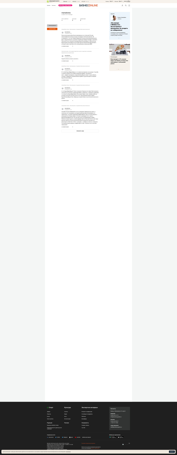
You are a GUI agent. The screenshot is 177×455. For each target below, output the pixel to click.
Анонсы (66, 411)
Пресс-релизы (50, 418)
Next (128, 38)
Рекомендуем (114, 56)
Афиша (48, 411)
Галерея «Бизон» (85, 425)
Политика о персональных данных (88, 443)
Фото (65, 416)
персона (112, 13)
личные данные (52, 25)
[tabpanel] (120, 25)
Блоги (48, 416)
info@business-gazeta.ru (116, 416)
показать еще (80, 131)
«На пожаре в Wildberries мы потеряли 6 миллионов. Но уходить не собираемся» (119, 26)
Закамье (54, 5)
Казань (107, 1)
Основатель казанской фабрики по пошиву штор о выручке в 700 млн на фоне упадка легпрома (119, 34)
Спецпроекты (85, 422)
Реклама (66, 422)
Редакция (49, 422)
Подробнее (68, 451)
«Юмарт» (120, 18)
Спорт (50, 407)
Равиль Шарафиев (122, 17)
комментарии (52, 28)
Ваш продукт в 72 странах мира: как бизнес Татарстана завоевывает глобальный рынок (119, 61)
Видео (65, 414)
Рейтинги (84, 416)
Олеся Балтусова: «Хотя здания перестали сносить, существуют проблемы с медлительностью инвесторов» (77, 52)
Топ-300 (83, 427)
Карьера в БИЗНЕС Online (52, 425)
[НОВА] (65, 5)
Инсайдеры (84, 418)
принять (172, 451)
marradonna (67, 32)
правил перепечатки (95, 448)
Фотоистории (67, 418)
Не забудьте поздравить (87, 414)
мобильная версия (86, 437)
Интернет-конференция (87, 411)
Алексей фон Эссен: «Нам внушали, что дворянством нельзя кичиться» (76, 29)
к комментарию (65, 46)
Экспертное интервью (90, 407)
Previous (111, 38)
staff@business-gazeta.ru (116, 427)
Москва (116, 1)
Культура (67, 407)
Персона (49, 414)
